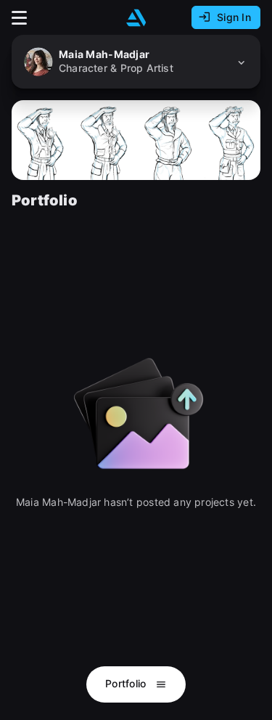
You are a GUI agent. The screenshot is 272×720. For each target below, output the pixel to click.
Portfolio (127, 683)
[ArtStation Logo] (136, 18)
